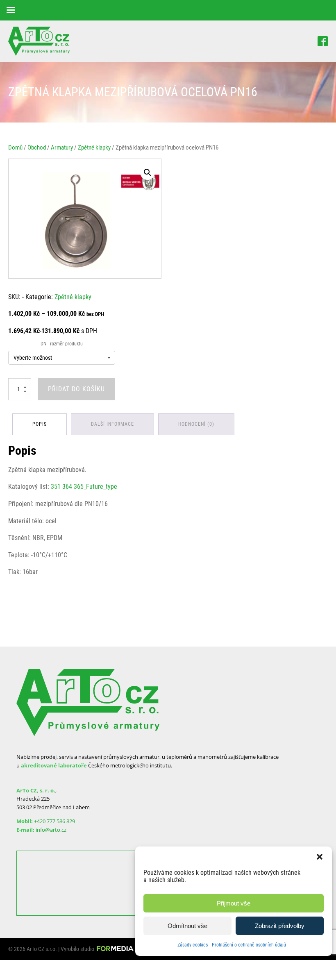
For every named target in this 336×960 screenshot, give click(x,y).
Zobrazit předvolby (279, 925)
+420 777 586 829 (54, 821)
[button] (320, 857)
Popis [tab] (39, 424)
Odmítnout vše (187, 925)
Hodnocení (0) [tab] (196, 424)
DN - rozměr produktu (62, 344)
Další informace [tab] (112, 424)
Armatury (62, 147)
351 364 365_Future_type (84, 486)
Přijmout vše (233, 903)
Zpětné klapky (94, 147)
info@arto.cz (51, 829)
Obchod (36, 147)
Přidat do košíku (76, 389)
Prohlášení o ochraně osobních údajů (249, 945)
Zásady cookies (192, 945)
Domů (15, 147)
